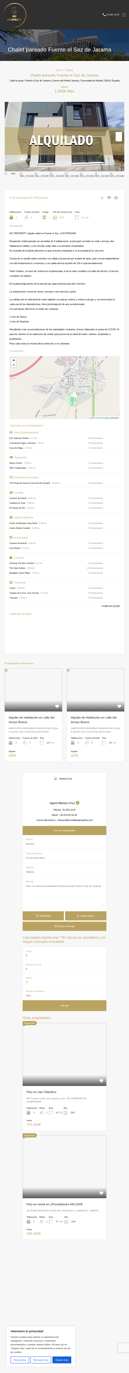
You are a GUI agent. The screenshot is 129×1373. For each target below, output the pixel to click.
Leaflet (91, 418)
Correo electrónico (34, 853)
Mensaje (30, 881)
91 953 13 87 (113, 14)
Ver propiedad (65, 1073)
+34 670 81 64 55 (68, 815)
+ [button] (14, 360)
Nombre (29, 839)
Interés (29, 978)
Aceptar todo (62, 1360)
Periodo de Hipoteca (35, 991)
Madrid (69, 70)
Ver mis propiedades (64, 830)
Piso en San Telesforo (41, 1092)
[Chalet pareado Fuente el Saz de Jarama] (64, 383)
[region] (41, 1346)
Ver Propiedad (33, 703)
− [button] (14, 365)
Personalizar (20, 1360)
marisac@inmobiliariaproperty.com (75, 820)
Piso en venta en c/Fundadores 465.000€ (55, 1204)
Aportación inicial (33, 964)
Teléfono (30, 867)
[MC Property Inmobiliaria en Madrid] (14, 25)
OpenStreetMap (103, 418)
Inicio (59, 70)
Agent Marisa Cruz (63, 803)
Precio (29, 951)
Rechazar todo (41, 1360)
